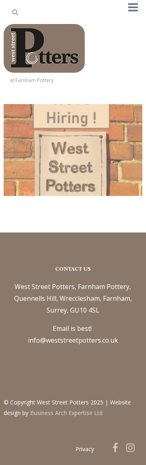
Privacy (84, 449)
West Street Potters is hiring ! (73, 130)
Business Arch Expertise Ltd (66, 413)
